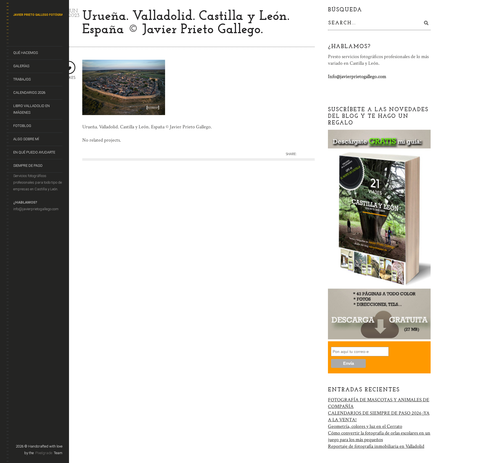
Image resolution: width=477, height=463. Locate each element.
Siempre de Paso (28, 165)
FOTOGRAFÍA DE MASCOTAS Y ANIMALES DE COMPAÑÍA (378, 403)
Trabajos (22, 79)
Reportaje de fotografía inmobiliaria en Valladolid (376, 446)
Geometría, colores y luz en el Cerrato (365, 426)
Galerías (21, 66)
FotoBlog (22, 126)
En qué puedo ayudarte (34, 152)
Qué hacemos (25, 53)
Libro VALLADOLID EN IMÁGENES (31, 109)
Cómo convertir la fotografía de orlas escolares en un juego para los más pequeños (379, 436)
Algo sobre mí (26, 139)
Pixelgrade (43, 453)
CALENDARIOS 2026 (29, 92)
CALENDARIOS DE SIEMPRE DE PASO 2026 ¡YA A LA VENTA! (379, 416)
